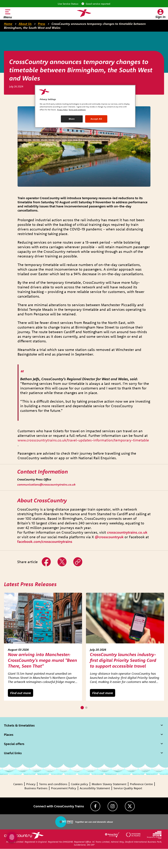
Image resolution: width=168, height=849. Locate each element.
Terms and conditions (53, 784)
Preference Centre (141, 784)
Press (41, 24)
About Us (25, 24)
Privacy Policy (62, 109)
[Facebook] (95, 806)
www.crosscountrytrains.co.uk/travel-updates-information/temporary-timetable (83, 440)
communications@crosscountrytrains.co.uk (46, 484)
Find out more (20, 693)
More (72, 118)
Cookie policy (79, 784)
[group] (43, 647)
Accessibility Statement (95, 788)
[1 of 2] (82, 707)
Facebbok (46, 559)
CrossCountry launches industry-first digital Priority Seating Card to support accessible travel (123, 660)
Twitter (62, 559)
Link (76, 559)
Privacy (30, 784)
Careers (18, 784)
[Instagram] (112, 806)
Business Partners (35, 788)
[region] (85, 106)
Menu (7, 17)
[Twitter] (130, 806)
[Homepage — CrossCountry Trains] (84, 13)
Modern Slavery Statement (109, 784)
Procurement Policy (63, 788)
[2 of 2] (86, 707)
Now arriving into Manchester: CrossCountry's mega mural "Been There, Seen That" (42, 660)
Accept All (96, 118)
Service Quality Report (128, 788)
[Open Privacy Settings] (12, 837)
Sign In (160, 17)
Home (8, 24)
